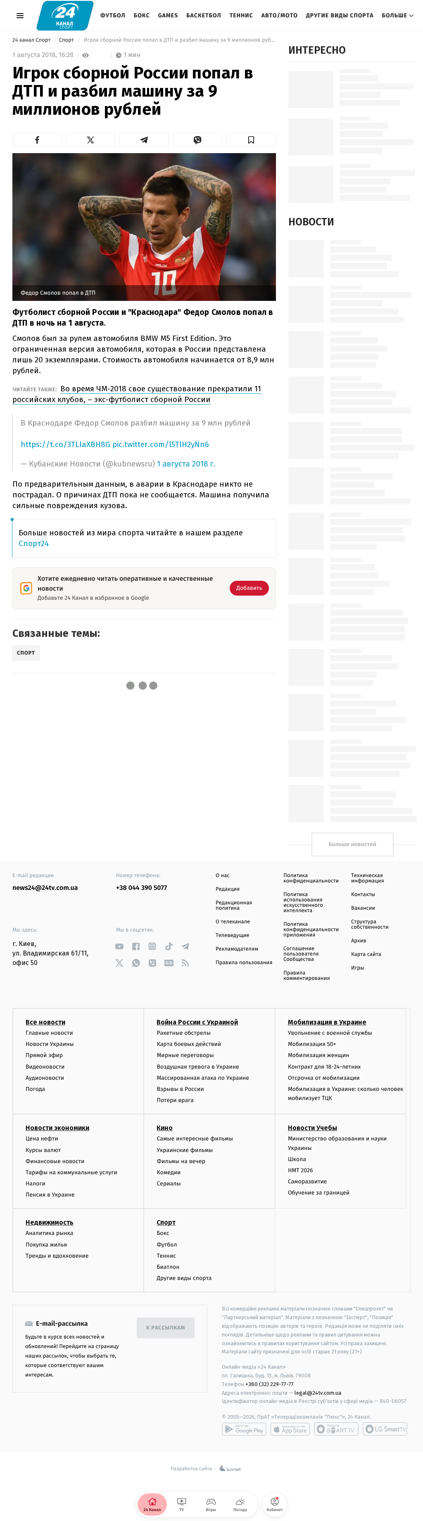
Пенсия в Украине (50, 1194)
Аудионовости (45, 1077)
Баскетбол (203, 15)
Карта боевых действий (189, 1044)
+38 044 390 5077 (141, 888)
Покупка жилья (46, 1244)
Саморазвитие (307, 1181)
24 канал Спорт (32, 40)
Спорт (67, 40)
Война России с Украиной (197, 1022)
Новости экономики (57, 1128)
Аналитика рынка (50, 1233)
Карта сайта (366, 954)
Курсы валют (43, 1150)
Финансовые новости (55, 1161)
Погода (35, 1089)
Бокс (142, 15)
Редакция (228, 889)
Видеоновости (45, 1066)
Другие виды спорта (340, 15)
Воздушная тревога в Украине (198, 1066)
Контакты (363, 894)
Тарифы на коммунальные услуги (71, 1172)
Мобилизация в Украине (327, 1022)
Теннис (241, 15)
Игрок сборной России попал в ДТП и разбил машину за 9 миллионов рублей (179, 40)
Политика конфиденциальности (311, 878)
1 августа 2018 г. (186, 464)
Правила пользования (244, 962)
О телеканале (233, 922)
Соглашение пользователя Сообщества (301, 954)
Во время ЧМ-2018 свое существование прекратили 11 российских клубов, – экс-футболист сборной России (136, 394)
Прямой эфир (44, 1055)
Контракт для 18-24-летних (324, 1066)
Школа (297, 1159)
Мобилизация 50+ (312, 1044)
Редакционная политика (234, 905)
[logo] (65, 15)
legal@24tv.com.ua (318, 1393)
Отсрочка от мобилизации (324, 1077)
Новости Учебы (312, 1128)
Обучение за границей (318, 1192)
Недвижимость (50, 1222)
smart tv (336, 1429)
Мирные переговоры (185, 1055)
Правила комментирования (306, 975)
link (119, 946)
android (244, 1429)
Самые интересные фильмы (195, 1138)
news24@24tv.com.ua (45, 888)
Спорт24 (34, 543)
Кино (165, 1128)
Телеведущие (233, 935)
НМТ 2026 (300, 1170)
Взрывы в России (180, 1089)
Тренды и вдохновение (57, 1255)
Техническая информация (367, 878)
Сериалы (169, 1183)
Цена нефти (42, 1138)
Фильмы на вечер (181, 1161)
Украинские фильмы (185, 1150)
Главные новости (49, 1032)
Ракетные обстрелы (183, 1032)
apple (290, 1429)
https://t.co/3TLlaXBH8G (65, 444)
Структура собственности (370, 924)
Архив (358, 941)
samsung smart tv (385, 1429)
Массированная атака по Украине (203, 1077)
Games (168, 15)
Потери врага (175, 1100)
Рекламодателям (237, 949)
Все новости (45, 1022)
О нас (222, 875)
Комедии (169, 1172)
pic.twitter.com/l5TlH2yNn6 (160, 444)
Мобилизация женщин (318, 1055)
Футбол (113, 15)
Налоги (35, 1183)
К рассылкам (165, 1328)
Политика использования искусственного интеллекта (303, 902)
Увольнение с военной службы (330, 1032)
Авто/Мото (279, 15)
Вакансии (363, 908)
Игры (357, 968)
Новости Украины (50, 1044)
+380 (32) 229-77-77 (269, 1384)
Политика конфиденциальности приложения (311, 930)
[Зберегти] (251, 140)
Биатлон (168, 1266)
